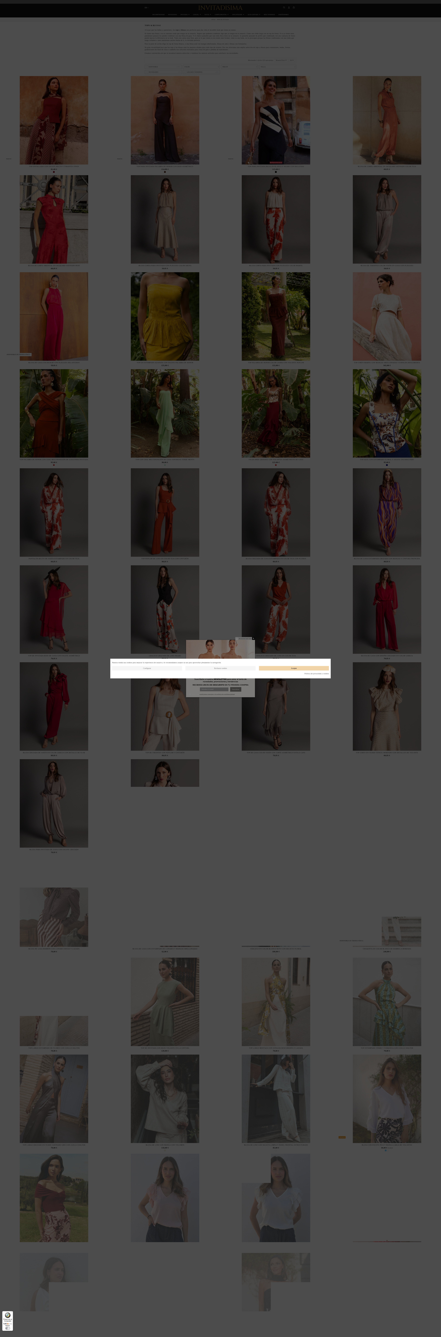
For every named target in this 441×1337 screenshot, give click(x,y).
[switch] (7, 1328)
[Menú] (11, 1312)
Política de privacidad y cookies (317, 674)
